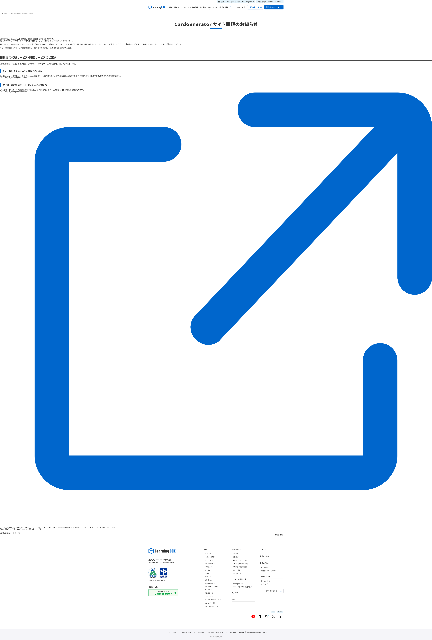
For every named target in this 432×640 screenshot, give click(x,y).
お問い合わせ (254, 7)
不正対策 (207, 570)
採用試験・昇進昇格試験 (240, 567)
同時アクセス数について (212, 606)
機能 (170, 7)
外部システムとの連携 (211, 586)
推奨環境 (241, 632)
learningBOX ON (238, 584)
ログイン (263, 584)
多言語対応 (208, 580)
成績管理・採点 (209, 563)
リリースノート (209, 603)
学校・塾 (235, 557)
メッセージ (208, 577)
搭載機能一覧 (209, 593)
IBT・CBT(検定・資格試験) (240, 563)
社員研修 (235, 554)
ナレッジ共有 (236, 570)
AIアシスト (208, 567)
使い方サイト (222, 2)
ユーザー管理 (209, 560)
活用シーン (178, 7)
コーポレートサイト (171, 632)
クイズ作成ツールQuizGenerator (268, 2)
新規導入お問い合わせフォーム (270, 571)
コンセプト (208, 590)
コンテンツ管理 (209, 557)
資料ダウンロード (273, 7)
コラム (214, 7)
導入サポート (265, 567)
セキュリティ (208, 596)
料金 (209, 7)
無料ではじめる (236, 2)
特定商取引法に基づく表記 (216, 632)
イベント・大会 (237, 573)
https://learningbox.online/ (16, 77)
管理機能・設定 (209, 583)
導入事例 (203, 7)
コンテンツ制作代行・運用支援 (242, 587)
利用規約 (201, 632)
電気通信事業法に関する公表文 (256, 632)
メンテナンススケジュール (212, 600)
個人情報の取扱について (188, 632)
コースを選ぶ (208, 554)
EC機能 (207, 573)
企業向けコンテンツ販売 (240, 560)
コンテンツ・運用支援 (190, 7)
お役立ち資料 (223, 7)
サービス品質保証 (231, 632)
